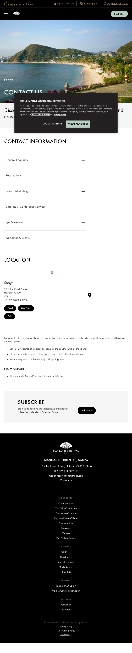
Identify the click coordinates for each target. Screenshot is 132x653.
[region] (66, 113)
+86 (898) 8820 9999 (66, 471)
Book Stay (119, 13)
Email (10, 308)
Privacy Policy (60, 115)
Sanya (29, 3)
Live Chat (25, 308)
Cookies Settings (52, 124)
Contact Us (66, 480)
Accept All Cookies (78, 124)
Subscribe (87, 410)
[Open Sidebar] (6, 14)
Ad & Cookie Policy (40, 115)
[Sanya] (16, 13)
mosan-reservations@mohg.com (66, 475)
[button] (89, 296)
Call (10, 316)
